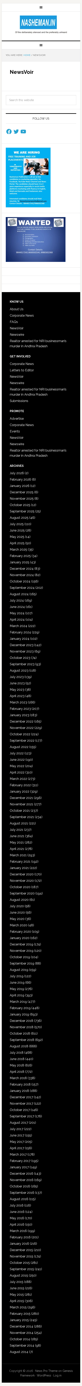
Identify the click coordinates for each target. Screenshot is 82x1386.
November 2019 (21, 951)
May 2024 (17, 613)
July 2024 (17, 600)
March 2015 (18, 1307)
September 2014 (22, 1345)
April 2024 (17, 619)
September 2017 (22, 1116)
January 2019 (19, 1014)
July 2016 (16, 1205)
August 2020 (19, 900)
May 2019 (17, 989)
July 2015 (16, 1282)
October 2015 (20, 1263)
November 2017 (21, 1103)
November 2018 (21, 1027)
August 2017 (19, 1123)
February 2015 (20, 1314)
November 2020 (22, 881)
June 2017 (17, 1135)
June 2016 (17, 1212)
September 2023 (22, 664)
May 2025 (17, 537)
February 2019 (20, 1008)
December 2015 (21, 1250)
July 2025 (17, 524)
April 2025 (17, 543)
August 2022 (19, 747)
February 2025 (20, 556)
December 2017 (21, 1097)
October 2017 (20, 1110)
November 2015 (21, 1256)
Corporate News (22, 315)
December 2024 (22, 569)
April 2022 (17, 772)
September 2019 (22, 963)
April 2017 (17, 1148)
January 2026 (19, 486)
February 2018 (20, 1084)
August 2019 (19, 970)
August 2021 (19, 823)
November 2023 (22, 651)
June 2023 (17, 683)
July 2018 (16, 1052)
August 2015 (19, 1275)
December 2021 (21, 798)
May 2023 (17, 690)
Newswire (17, 335)
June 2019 (17, 982)
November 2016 (21, 1180)
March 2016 (18, 1231)
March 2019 (18, 1002)
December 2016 (21, 1173)
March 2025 (18, 549)
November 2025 (22, 498)
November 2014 (21, 1333)
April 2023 (17, 696)
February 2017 (20, 1161)
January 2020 (19, 938)
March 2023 (18, 702)
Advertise (17, 418)
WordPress (44, 1375)
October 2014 (20, 1339)
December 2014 (21, 1326)
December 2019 (21, 944)
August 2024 (19, 594)
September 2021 (22, 817)
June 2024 (17, 607)
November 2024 (22, 575)
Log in (57, 1375)
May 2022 (17, 766)
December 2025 (21, 492)
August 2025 (19, 518)
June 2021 (17, 836)
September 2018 (22, 1040)
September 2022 (22, 740)
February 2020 (20, 931)
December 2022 (21, 721)
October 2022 (20, 734)
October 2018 (20, 1033)
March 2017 (18, 1154)
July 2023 (17, 677)
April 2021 (17, 849)
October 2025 (20, 505)
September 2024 (22, 588)
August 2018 (19, 1046)
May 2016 (17, 1218)
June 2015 (17, 1288)
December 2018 (21, 1021)
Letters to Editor (22, 370)
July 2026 (17, 473)
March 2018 (18, 1078)
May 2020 (17, 919)
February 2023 (20, 709)
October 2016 (20, 1186)
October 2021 (20, 810)
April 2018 (17, 1072)
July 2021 (16, 830)
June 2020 (17, 912)
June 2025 (17, 530)
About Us (16, 309)
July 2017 (16, 1129)
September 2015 (22, 1269)
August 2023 (19, 670)
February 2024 (20, 632)
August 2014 (19, 1352)
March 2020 (18, 925)
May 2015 (17, 1294)
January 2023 (19, 715)
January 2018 (19, 1091)
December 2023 (21, 645)
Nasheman (41, 24)
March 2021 (18, 855)
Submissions (19, 401)
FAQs (14, 322)
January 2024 (19, 639)
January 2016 (19, 1244)
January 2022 (19, 791)
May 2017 (17, 1142)
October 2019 (20, 957)
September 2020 (22, 893)
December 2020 (22, 874)
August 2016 (19, 1199)
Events (15, 431)
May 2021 (17, 842)
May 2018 (17, 1065)
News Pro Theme (46, 1370)
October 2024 (20, 581)
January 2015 (19, 1320)
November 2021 (21, 804)
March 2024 (18, 626)
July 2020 (17, 906)
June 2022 (17, 760)
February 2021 (20, 861)
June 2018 (17, 1059)
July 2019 (16, 976)
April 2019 (17, 995)
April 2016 (17, 1224)
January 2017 (19, 1167)
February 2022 (20, 785)
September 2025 (22, 511)
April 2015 (17, 1301)
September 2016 (22, 1193)
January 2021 (19, 868)
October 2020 (20, 887)
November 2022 (22, 728)
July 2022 (17, 753)
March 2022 (18, 779)
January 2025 (19, 562)
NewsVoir (16, 328)
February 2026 (20, 479)
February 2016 (20, 1237)
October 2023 (20, 658)
